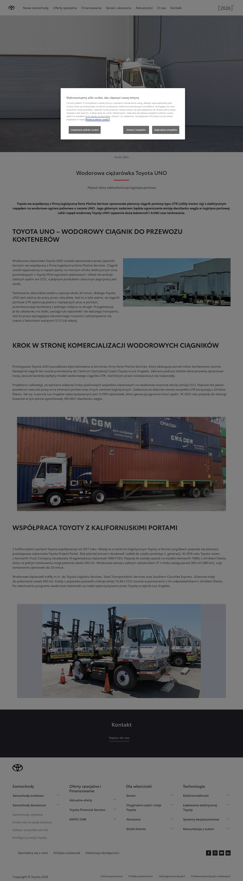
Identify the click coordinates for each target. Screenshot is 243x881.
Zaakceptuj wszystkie (165, 129)
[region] (123, 113)
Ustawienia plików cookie (85, 129)
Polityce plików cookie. (97, 119)
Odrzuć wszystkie (136, 129)
